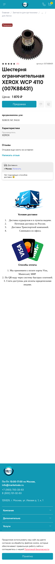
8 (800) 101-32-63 (11, 493)
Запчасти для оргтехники (25, 12)
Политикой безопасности (36, 549)
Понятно (27, 556)
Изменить (17, 168)
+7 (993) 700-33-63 (13, 489)
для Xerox (7, 15)
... (42, 12)
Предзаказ (19, 104)
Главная (5, 12)
